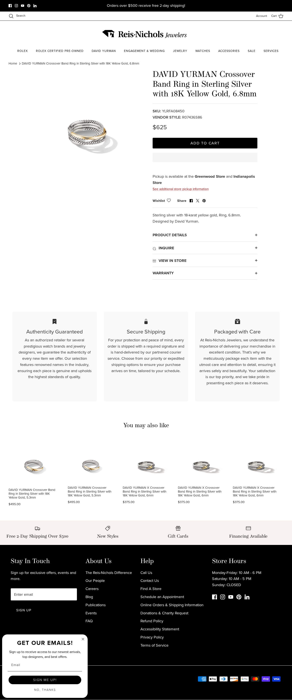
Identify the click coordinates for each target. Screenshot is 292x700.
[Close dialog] (83, 639)
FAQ (89, 621)
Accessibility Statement (159, 629)
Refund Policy (151, 621)
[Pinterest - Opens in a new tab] (28, 5)
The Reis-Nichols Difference (109, 572)
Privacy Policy (152, 637)
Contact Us (149, 580)
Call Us (146, 572)
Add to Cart (205, 143)
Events (91, 613)
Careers (92, 588)
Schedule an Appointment (162, 597)
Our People (95, 580)
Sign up (23, 610)
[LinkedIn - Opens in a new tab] (35, 5)
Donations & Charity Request (164, 613)
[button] (205, 161)
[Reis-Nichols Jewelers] (145, 34)
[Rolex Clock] (267, 34)
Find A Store (150, 588)
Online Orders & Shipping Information (172, 605)
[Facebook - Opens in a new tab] (10, 5)
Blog (89, 597)
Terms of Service (154, 645)
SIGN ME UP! (45, 679)
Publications (96, 605)
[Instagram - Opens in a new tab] (16, 5)
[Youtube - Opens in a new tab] (22, 5)
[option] (87, 122)
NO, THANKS (45, 690)
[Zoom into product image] (87, 122)
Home (13, 63)
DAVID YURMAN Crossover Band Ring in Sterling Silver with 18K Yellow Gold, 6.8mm (80, 63)
